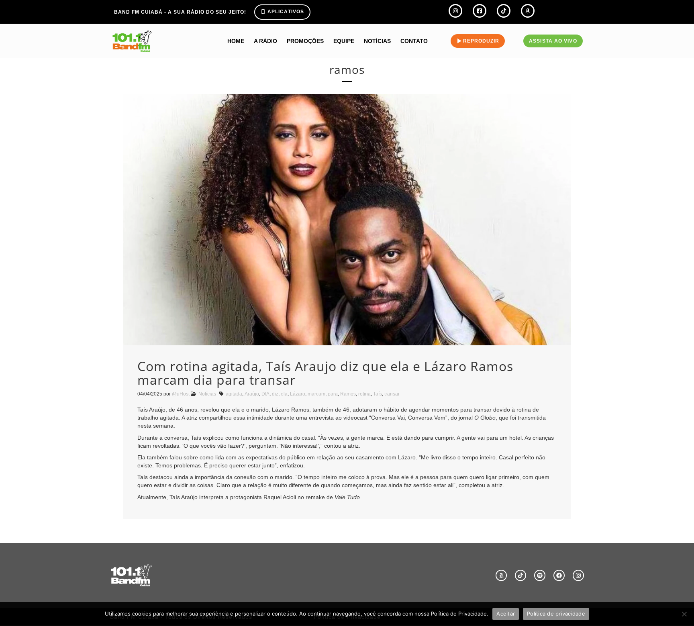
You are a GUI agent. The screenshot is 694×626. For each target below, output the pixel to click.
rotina (364, 394)
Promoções (305, 41)
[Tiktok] (520, 575)
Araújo (252, 394)
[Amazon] (501, 575)
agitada (234, 394)
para (333, 394)
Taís (377, 394)
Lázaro (297, 394)
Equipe (343, 41)
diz (275, 394)
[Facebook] (559, 575)
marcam (316, 394)
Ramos (348, 394)
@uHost (181, 394)
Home (235, 41)
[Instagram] (578, 575)
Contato (414, 41)
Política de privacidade (556, 613)
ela (284, 394)
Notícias (377, 41)
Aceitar (505, 613)
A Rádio (265, 41)
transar (392, 394)
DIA (265, 394)
